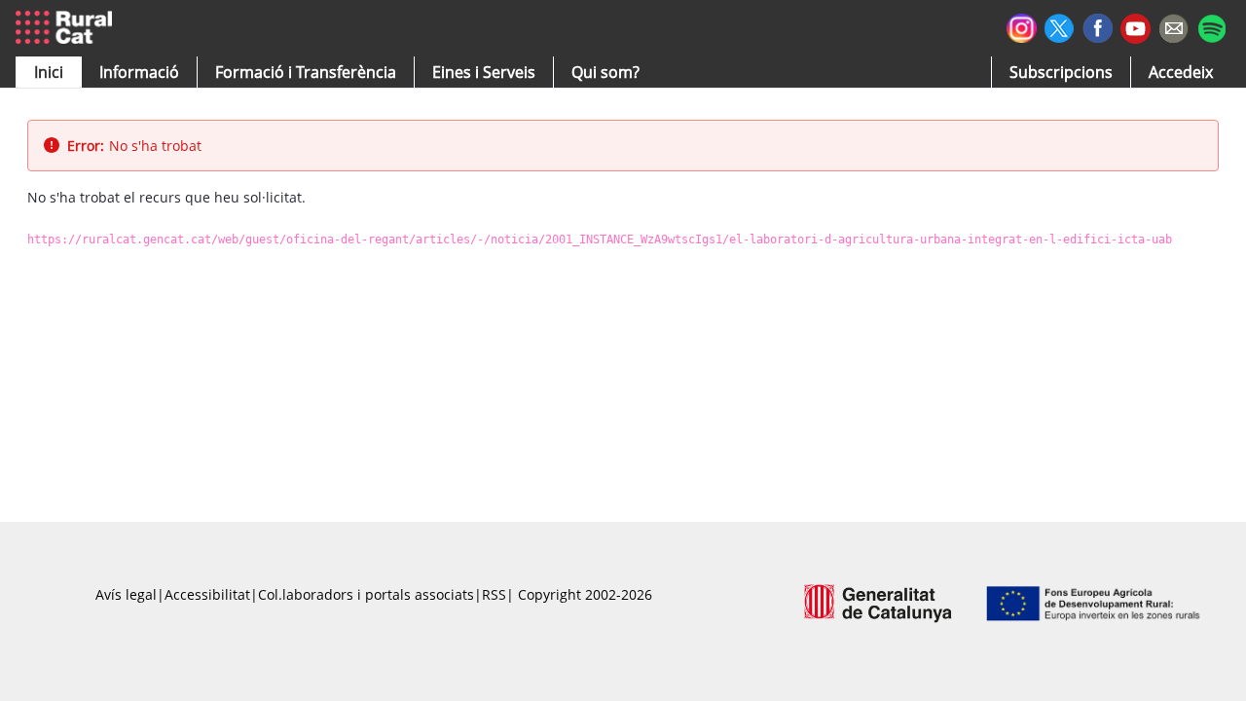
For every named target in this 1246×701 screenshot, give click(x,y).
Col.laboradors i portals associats (366, 594)
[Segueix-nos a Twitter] (1059, 26)
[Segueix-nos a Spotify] (1211, 26)
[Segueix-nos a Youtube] (1135, 27)
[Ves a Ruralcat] (68, 28)
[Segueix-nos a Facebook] (1097, 26)
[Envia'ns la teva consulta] (1173, 26)
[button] (49, 72)
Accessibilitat (207, 594)
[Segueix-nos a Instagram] (1022, 26)
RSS (494, 594)
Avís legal (126, 594)
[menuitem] (306, 72)
